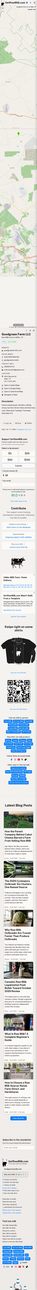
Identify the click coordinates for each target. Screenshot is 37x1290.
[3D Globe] (26, 2)
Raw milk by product (9, 1236)
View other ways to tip (18, 501)
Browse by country (8, 1231)
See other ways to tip (11, 1190)
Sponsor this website (18, 616)
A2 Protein (26, 732)
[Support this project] (30, 2)
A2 (27, 1255)
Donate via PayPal (10, 1179)
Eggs (15, 1263)
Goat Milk (29, 721)
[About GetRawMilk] (4, 1274)
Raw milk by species (9, 1233)
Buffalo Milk (23, 728)
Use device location (19, 783)
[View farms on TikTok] (27, 1266)
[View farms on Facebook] (12, 1266)
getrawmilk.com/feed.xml (13, 1207)
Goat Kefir (18, 744)
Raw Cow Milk (12, 342)
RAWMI (22, 775)
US (7, 429)
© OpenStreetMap (20, 327)
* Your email (6, 481)
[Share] (30, 330)
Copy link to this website (12, 1210)
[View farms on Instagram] (15, 1266)
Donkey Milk (23, 725)
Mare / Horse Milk (13, 732)
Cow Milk (8, 721)
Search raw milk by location (11, 1239)
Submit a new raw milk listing (12, 1241)
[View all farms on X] (22, 759)
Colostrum (11, 747)
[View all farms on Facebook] (11, 759)
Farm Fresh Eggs (23, 747)
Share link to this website (12, 1213)
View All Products (18, 751)
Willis (14, 429)
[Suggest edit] (33, 330)
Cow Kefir (8, 744)
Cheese (22, 740)
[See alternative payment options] (22, 495)
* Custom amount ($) (10, 471)
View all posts (18, 1118)
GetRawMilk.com (18, 1161)
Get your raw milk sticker (18, 709)
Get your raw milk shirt (18, 673)
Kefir (29, 740)
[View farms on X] (23, 1266)
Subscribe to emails (9, 1199)
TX (10, 429)
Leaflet (12, 327)
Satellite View (32, 9)
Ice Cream (28, 744)
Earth (3, 429)
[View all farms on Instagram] (15, 759)
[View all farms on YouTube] (18, 759)
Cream (15, 740)
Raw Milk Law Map (18, 779)
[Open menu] (34, 3)
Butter (8, 740)
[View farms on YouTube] (19, 1266)
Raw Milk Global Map (14, 772)
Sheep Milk (13, 725)
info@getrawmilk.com (13, 1169)
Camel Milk (13, 728)
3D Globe (27, 772)
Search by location (18, 768)
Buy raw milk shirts (10, 1193)
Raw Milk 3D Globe (9, 1228)
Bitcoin (14, 775)
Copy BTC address (10, 1188)
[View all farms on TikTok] (25, 759)
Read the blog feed (9, 1202)
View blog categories (9, 1204)
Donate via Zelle (9, 1185)
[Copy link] (26, 330)
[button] (2, 8)
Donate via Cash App (11, 1182)
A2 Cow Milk (18, 721)
